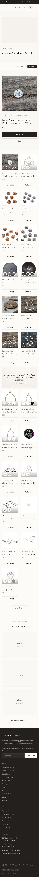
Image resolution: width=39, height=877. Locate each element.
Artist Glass (6, 780)
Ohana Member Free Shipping (9, 1)
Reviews (5, 824)
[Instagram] (3, 865)
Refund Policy (7, 817)
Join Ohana (31, 756)
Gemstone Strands (8, 767)
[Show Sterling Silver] (5, 167)
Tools (4, 787)
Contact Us (6, 811)
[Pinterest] (13, 865)
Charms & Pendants (8, 771)
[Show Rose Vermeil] (32, 309)
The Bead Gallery (19, 7)
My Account (6, 827)
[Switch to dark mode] (23, 864)
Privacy (4, 874)
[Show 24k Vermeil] (28, 309)
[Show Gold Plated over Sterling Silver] (28, 167)
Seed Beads (6, 774)
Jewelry (5, 797)
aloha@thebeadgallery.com (11, 853)
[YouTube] (10, 865)
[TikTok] (19, 865)
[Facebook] (6, 865)
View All (5, 800)
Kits (3, 790)
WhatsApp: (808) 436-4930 (11, 850)
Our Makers (6, 821)
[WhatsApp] (16, 865)
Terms (9, 874)
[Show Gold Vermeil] (9, 167)
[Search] (27, 7)
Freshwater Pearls (8, 777)
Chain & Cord (6, 794)
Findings (5, 784)
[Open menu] (3, 7)
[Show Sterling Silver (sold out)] (5, 403)
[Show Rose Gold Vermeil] (14, 167)
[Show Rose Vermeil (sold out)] (14, 345)
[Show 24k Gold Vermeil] (9, 274)
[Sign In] (31, 7)
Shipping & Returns (8, 814)
